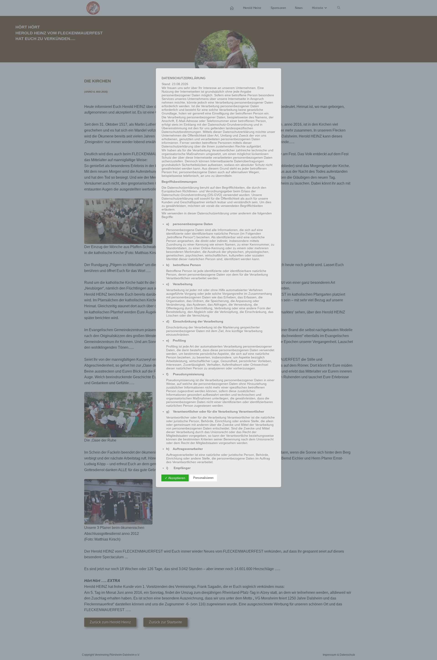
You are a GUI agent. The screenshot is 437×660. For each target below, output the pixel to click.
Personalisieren (203, 478)
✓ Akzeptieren (175, 478)
